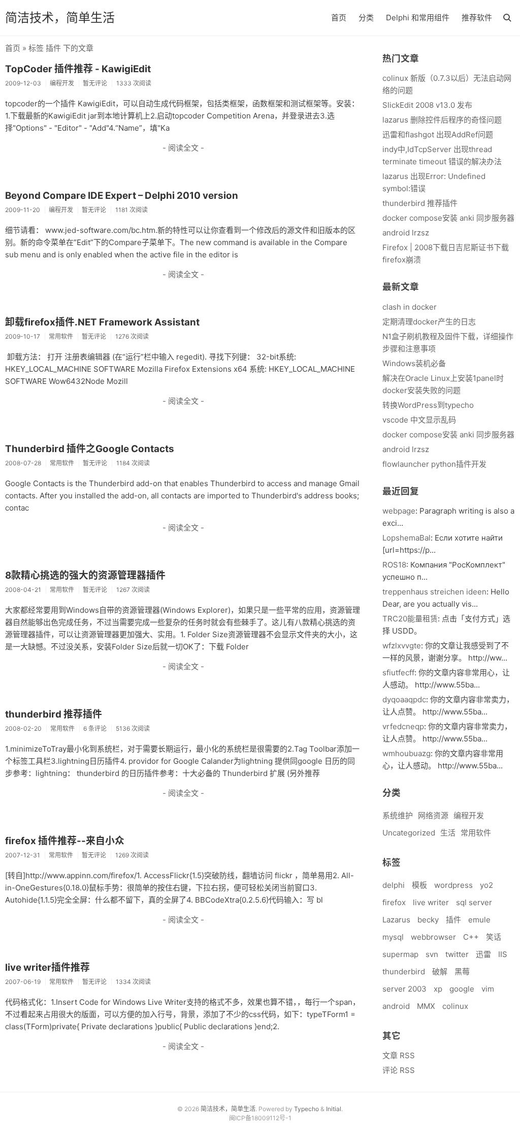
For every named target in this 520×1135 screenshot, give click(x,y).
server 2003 (404, 989)
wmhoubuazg (406, 753)
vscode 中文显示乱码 (419, 420)
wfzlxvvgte (401, 645)
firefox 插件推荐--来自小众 (64, 841)
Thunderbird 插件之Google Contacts (89, 449)
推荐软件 (477, 17)
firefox (394, 902)
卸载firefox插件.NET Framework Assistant (102, 322)
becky (428, 919)
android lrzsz (405, 232)
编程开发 (468, 815)
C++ (471, 937)
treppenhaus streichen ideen (434, 591)
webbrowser (433, 937)
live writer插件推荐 (47, 967)
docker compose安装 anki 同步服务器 (448, 218)
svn (432, 954)
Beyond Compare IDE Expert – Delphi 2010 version (121, 195)
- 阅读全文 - (183, 148)
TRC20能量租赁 (410, 618)
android (396, 1006)
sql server (474, 902)
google (461, 989)
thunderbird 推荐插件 (53, 714)
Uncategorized (408, 833)
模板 (419, 885)
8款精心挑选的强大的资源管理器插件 (85, 575)
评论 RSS (398, 1070)
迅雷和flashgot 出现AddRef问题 (437, 134)
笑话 (493, 937)
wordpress (453, 885)
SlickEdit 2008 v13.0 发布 (427, 105)
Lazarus (396, 919)
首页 (338, 17)
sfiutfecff (398, 672)
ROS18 (394, 565)
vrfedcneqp (403, 726)
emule (479, 919)
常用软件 (476, 833)
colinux (455, 1006)
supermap (400, 954)
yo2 (486, 885)
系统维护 (397, 815)
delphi (393, 885)
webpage (398, 511)
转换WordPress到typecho (428, 405)
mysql (393, 937)
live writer (431, 902)
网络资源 (433, 815)
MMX (426, 1006)
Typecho (306, 1109)
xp (438, 989)
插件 (453, 919)
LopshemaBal (406, 538)
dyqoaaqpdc (404, 699)
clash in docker (409, 307)
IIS (502, 954)
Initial (333, 1109)
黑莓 (462, 971)
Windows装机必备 (414, 363)
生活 (448, 833)
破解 (439, 971)
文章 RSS (398, 1055)
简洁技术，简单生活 (60, 17)
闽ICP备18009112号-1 (260, 1118)
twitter (457, 954)
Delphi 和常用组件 (417, 17)
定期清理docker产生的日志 (429, 321)
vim (487, 989)
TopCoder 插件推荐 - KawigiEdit (78, 69)
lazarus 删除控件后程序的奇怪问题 (442, 120)
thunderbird (403, 971)
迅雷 (483, 954)
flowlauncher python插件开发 (434, 464)
